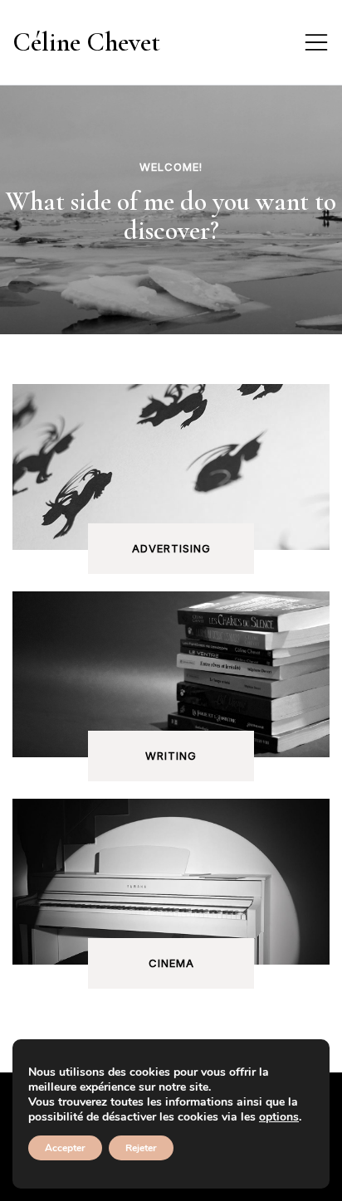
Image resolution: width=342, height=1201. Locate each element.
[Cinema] (171, 882)
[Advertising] (171, 487)
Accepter (65, 1148)
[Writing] (171, 695)
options (279, 1117)
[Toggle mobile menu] (316, 42)
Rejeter (141, 1148)
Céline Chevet (86, 42)
